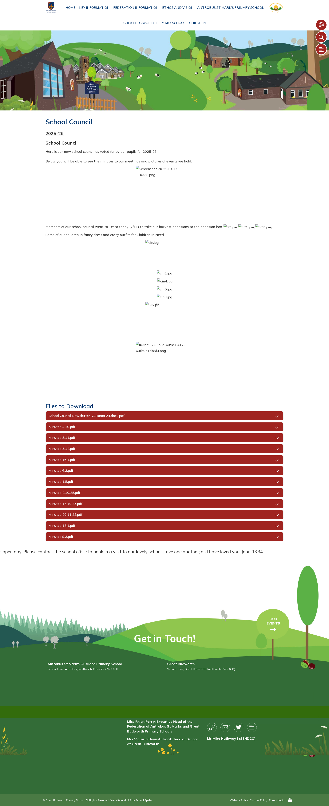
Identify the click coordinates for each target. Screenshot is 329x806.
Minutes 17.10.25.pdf (65, 503)
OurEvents (273, 621)
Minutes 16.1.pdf (62, 459)
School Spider (144, 800)
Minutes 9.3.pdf (61, 536)
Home (70, 8)
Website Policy (239, 800)
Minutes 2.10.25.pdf (64, 492)
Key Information (94, 8)
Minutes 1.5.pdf (61, 481)
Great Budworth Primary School (154, 23)
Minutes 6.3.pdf (61, 470)
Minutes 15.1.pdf (62, 525)
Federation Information (135, 8)
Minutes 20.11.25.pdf (65, 514)
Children (197, 23)
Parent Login (276, 800)
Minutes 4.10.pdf (62, 427)
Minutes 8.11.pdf (62, 437)
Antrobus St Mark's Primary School (230, 8)
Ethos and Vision (177, 8)
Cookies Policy (258, 800)
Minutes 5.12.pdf (62, 448)
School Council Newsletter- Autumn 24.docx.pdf (86, 415)
